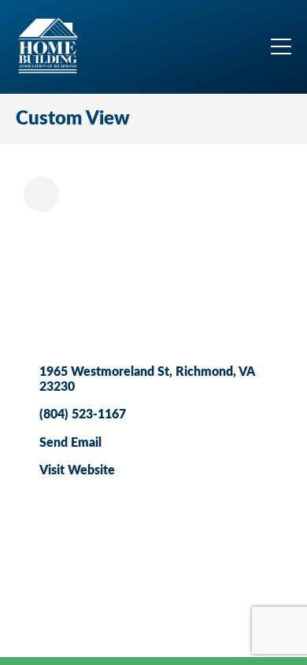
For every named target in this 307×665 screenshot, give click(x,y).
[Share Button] (41, 194)
